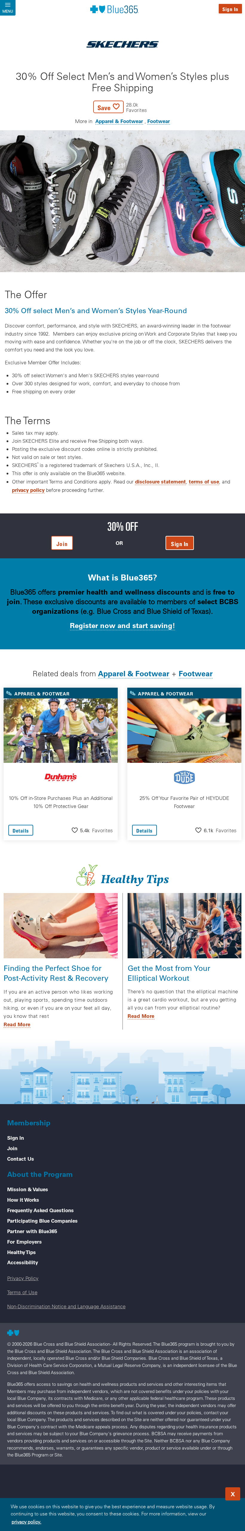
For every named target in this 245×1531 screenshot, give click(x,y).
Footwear (158, 121)
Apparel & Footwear (119, 121)
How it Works (23, 1199)
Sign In (230, 9)
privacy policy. (26, 1522)
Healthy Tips (21, 1252)
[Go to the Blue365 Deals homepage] (114, 9)
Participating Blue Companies (42, 1220)
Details (21, 830)
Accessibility (22, 1262)
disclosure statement (160, 481)
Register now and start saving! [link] (122, 625)
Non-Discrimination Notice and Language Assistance (66, 1306)
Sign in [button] (180, 543)
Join (12, 1148)
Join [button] (62, 543)
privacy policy (28, 489)
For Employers (24, 1241)
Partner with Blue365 (32, 1231)
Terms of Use (22, 1292)
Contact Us (20, 1158)
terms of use (204, 481)
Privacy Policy (23, 1278)
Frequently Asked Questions (40, 1210)
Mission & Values (27, 1189)
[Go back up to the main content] (204, 1492)
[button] (120, 107)
